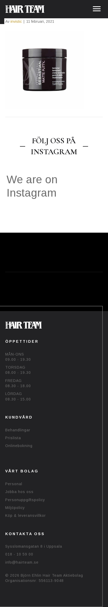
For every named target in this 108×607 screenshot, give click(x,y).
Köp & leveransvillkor (25, 515)
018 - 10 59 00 (19, 554)
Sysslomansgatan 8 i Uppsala (33, 546)
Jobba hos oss (19, 492)
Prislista (13, 438)
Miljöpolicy (15, 508)
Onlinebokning (19, 446)
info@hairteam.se (22, 562)
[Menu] (97, 8)
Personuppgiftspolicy (25, 500)
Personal (13, 484)
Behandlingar (17, 430)
